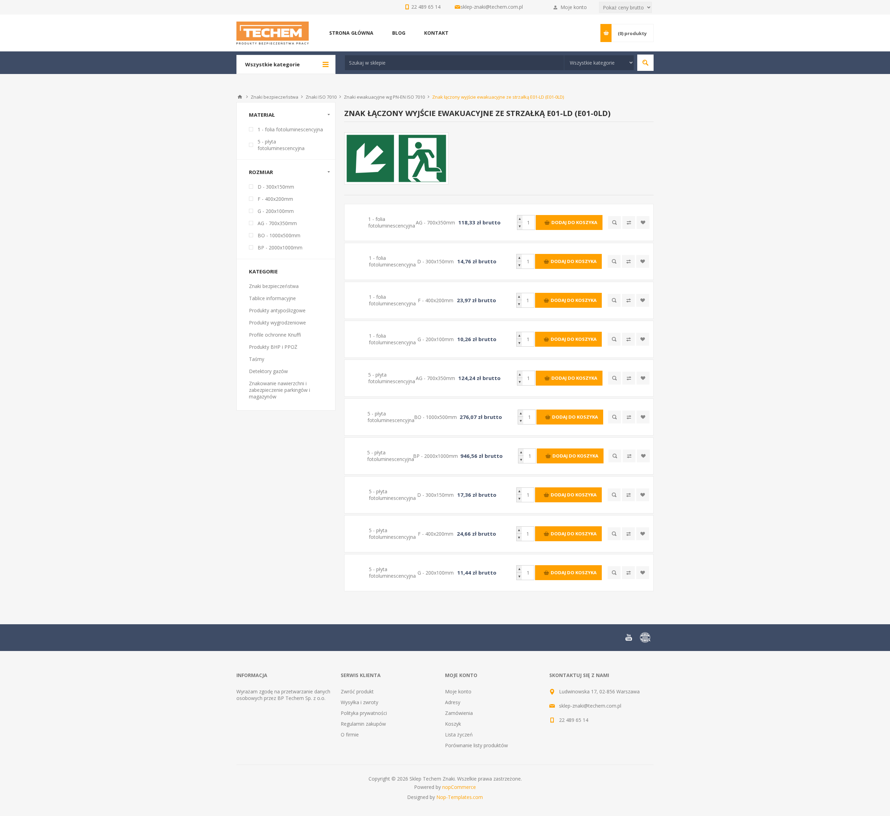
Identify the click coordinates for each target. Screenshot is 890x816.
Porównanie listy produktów (476, 745)
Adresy (452, 702)
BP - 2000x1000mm (280, 247)
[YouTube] (628, 637)
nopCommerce (459, 787)
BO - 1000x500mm (279, 235)
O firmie (350, 734)
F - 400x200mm (275, 199)
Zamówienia (459, 713)
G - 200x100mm (276, 211)
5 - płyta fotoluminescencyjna (281, 144)
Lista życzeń (459, 734)
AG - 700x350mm (277, 223)
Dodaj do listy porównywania (628, 222)
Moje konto (573, 7)
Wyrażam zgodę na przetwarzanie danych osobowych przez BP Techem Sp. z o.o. (283, 694)
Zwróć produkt (357, 691)
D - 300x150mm (276, 186)
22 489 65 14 (573, 720)
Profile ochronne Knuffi (275, 334)
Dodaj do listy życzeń (643, 222)
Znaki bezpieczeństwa (274, 286)
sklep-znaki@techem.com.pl (492, 6)
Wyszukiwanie (645, 63)
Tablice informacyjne (272, 298)
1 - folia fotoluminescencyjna (290, 129)
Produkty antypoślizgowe (277, 310)
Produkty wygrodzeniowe (277, 322)
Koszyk (453, 723)
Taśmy (256, 359)
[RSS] (645, 637)
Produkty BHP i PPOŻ (273, 347)
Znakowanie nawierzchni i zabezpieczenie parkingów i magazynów (279, 390)
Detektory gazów (268, 371)
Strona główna (239, 96)
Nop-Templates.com (459, 797)
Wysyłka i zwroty (359, 702)
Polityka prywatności (364, 713)
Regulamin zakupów (363, 723)
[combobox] (454, 62)
